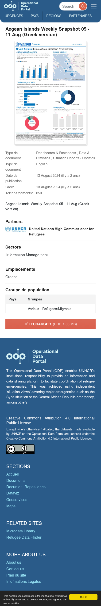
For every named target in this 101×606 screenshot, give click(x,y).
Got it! (83, 597)
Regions (53, 15)
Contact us (15, 568)
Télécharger (50, 323)
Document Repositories (26, 486)
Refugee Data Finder (23, 537)
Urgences (14, 15)
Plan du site (16, 575)
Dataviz (12, 493)
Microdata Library (20, 531)
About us (13, 562)
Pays (35, 15)
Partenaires (80, 15)
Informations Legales (23, 581)
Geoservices (16, 499)
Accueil (12, 474)
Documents (15, 480)
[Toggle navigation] (93, 6)
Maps (11, 506)
